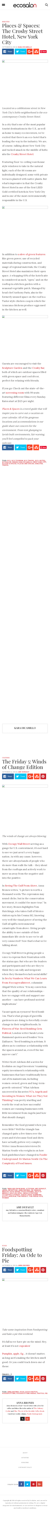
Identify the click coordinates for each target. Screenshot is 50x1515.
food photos (31, 1392)
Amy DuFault (23, 772)
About (25, 1453)
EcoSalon (6, 462)
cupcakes (24, 1345)
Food (4, 1246)
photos (40, 1393)
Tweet (22, 51)
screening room (15, 392)
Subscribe (25, 1462)
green (15, 462)
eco (9, 461)
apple (16, 1353)
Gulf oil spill (15, 1193)
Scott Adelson (9, 1196)
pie (46, 1393)
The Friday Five (36, 1196)
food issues (15, 1192)
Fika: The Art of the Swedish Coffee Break (29, 1411)
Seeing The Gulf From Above (21, 885)
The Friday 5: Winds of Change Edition (24, 764)
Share (10, 51)
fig (21, 1353)
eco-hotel (40, 461)
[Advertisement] (25, 614)
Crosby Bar (38, 367)
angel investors (10, 1190)
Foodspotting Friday (26, 1393)
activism (30, 1189)
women (5, 1198)
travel (5, 465)
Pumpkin (7, 1353)
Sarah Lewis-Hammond (31, 1195)
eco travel (29, 461)
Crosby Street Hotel (22, 154)
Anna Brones (24, 1190)
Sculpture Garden (12, 367)
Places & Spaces (10, 408)
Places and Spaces (25, 464)
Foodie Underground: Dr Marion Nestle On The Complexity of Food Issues (25, 1159)
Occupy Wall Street (19, 843)
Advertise (25, 1458)
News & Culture (30, 1193)
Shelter (5, 22)
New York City (39, 462)
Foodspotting (9, 1393)
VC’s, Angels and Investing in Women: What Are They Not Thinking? (25, 1096)
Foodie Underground (34, 1414)
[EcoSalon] (25, 4)
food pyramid (27, 1192)
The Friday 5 (22, 1196)
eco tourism (17, 461)
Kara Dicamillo (25, 462)
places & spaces (9, 464)
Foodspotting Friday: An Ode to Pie (22, 1255)
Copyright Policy (25, 1467)
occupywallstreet (11, 1195)
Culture (6, 758)
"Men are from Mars (16, 1189)
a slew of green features (31, 254)
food (22, 1392)
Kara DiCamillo (25, 47)
